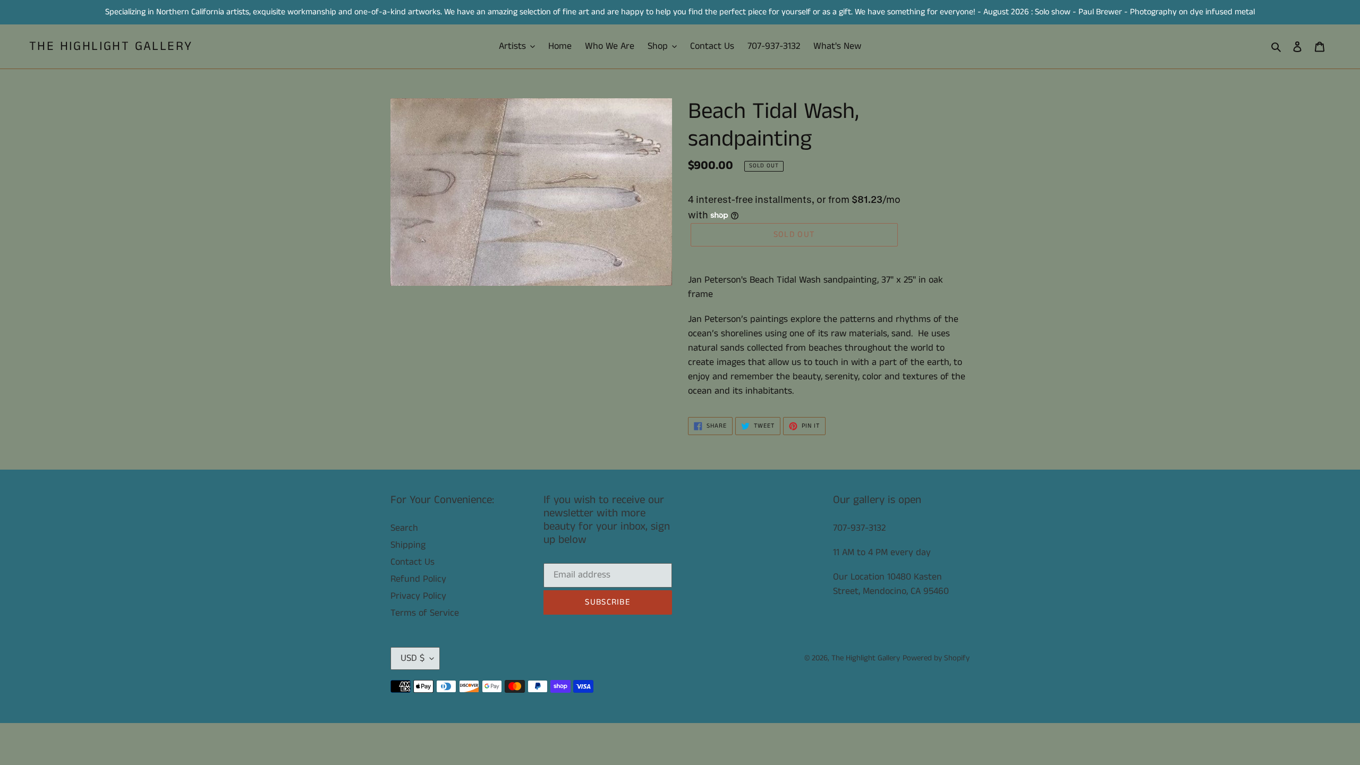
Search (404, 528)
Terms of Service (424, 613)
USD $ (412, 658)
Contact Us (412, 562)
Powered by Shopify (936, 658)
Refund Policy (418, 579)
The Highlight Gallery (110, 46)
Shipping (408, 545)
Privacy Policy (418, 596)
